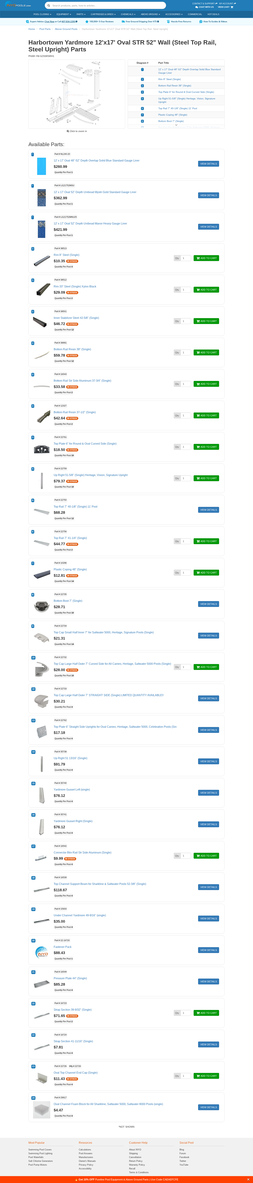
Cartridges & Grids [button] (102, 14)
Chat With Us (206, 7)
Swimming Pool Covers (40, 1149)
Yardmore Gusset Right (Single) (73, 821)
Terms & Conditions (139, 1172)
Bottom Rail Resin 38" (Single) (174, 85)
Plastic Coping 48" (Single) (172, 114)
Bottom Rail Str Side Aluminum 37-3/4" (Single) (82, 380)
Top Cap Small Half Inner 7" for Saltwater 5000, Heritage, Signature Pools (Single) (104, 632)
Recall (132, 1168)
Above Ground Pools (66, 29)
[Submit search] (49, 5)
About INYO (135, 1149)
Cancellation (135, 1157)
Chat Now (49, 21)
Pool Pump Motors (37, 1165)
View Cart (224, 7)
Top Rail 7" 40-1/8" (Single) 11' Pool (177, 108)
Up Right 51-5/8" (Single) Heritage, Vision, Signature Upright (91, 475)
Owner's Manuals (87, 1161)
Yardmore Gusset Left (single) (72, 789)
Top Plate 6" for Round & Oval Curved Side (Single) (186, 92)
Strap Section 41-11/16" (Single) (73, 1041)
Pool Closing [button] (42, 14)
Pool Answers (85, 1153)
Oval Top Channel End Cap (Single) (76, 1072)
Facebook (184, 1157)
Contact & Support (203, 3)
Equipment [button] (63, 14)
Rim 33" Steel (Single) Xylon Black (75, 286)
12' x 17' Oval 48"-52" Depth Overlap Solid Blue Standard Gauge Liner (96, 160)
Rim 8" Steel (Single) (169, 79)
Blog (182, 1149)
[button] (248, 1179)
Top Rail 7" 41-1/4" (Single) (70, 538)
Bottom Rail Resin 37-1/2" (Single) (75, 412)
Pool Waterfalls (36, 1157)
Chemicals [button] (127, 14)
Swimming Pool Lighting (40, 1153)
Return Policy (136, 1161)
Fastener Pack (62, 946)
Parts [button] (80, 14)
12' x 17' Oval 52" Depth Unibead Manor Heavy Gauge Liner (90, 223)
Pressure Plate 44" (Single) (70, 978)
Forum (183, 1153)
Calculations (85, 1149)
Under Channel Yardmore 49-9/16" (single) (80, 915)
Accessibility (85, 1168)
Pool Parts (45, 29)
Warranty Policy (137, 1165)
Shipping (133, 1153)
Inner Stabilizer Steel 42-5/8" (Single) (76, 317)
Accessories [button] (173, 14)
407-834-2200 (69, 21)
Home (31, 29)
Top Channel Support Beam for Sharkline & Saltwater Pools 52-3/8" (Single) (100, 883)
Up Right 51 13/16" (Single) (70, 758)
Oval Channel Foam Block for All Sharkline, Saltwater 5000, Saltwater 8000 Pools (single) (108, 1104)
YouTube (184, 1165)
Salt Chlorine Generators (40, 1161)
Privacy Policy (86, 1165)
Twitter (183, 1161)
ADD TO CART (208, 258)
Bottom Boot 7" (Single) (171, 121)
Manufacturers (86, 1157)
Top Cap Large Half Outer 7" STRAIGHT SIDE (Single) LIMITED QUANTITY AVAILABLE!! (109, 695)
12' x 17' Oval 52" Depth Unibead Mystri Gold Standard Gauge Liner (95, 192)
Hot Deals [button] (213, 14)
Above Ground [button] (149, 14)
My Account (226, 3)
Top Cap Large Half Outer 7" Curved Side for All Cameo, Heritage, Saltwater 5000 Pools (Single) (112, 663)
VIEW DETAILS (208, 163)
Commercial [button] (195, 14)
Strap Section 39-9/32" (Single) (73, 1009)
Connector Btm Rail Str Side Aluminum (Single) (82, 852)
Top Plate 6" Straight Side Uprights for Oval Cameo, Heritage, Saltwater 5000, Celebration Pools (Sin (115, 726)
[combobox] (105, 5)
